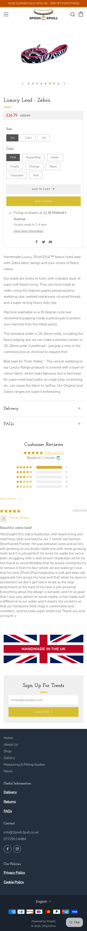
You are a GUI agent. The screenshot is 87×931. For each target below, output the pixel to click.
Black (53, 166)
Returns (10, 801)
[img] (10, 511)
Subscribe (41, 712)
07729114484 (15, 839)
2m (44, 138)
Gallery (9, 758)
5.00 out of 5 (54, 453)
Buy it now (43, 201)
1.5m (28, 138)
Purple (14, 166)
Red (36, 175)
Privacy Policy (14, 872)
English (41, 902)
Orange (34, 166)
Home (8, 738)
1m (12, 138)
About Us (11, 744)
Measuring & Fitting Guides (24, 764)
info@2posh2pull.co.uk (21, 832)
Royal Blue (33, 157)
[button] (29, 84)
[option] (43, 55)
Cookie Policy (14, 882)
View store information (28, 231)
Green (55, 157)
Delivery (10, 792)
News (8, 771)
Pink (13, 157)
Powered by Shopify (44, 921)
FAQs (8, 811)
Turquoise (16, 175)
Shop (8, 751)
